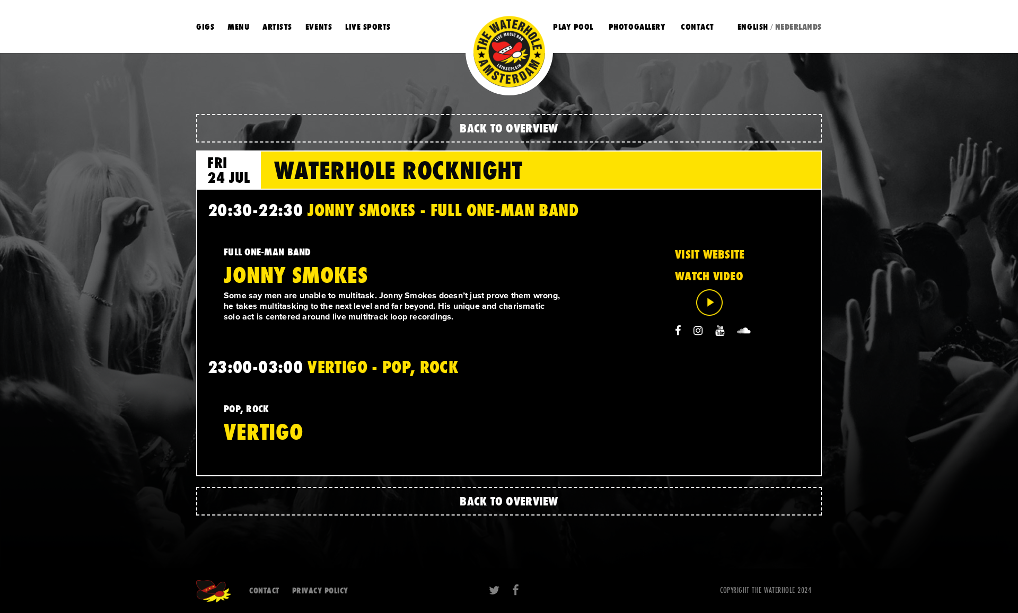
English (753, 26)
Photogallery (637, 26)
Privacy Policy (320, 590)
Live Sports (368, 26)
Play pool (573, 26)
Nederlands (798, 26)
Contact (697, 26)
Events (318, 26)
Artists (277, 26)
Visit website (709, 254)
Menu (238, 26)
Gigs (205, 26)
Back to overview (509, 128)
